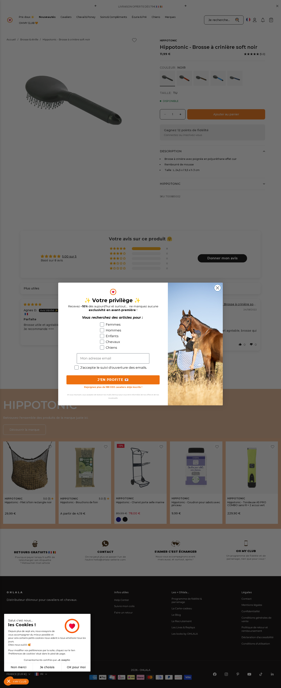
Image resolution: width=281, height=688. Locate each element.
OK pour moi (76, 667)
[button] (9, 681)
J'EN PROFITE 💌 (113, 380)
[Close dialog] (217, 287)
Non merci (18, 667)
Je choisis (47, 667)
